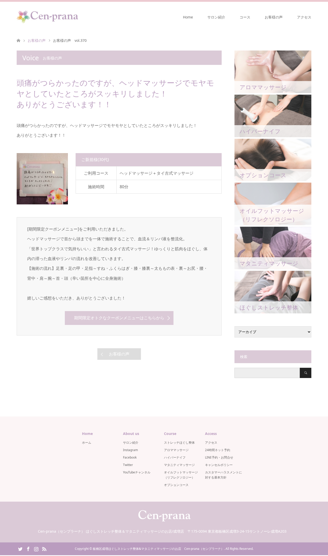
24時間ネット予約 (217, 450)
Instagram (130, 450)
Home (188, 17)
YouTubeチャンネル (136, 472)
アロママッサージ (176, 450)
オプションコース (176, 485)
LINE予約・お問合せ (219, 457)
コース (245, 17)
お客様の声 (274, 17)
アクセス (304, 17)
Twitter (128, 465)
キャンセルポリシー (219, 465)
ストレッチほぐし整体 (179, 442)
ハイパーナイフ (175, 457)
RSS (44, 548)
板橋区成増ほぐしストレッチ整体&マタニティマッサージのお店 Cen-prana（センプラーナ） (158, 549)
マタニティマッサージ (179, 465)
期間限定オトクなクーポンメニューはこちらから (119, 318)
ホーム (86, 442)
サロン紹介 (216, 17)
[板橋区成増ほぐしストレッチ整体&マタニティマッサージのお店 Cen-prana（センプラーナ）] (47, 17)
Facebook (130, 457)
